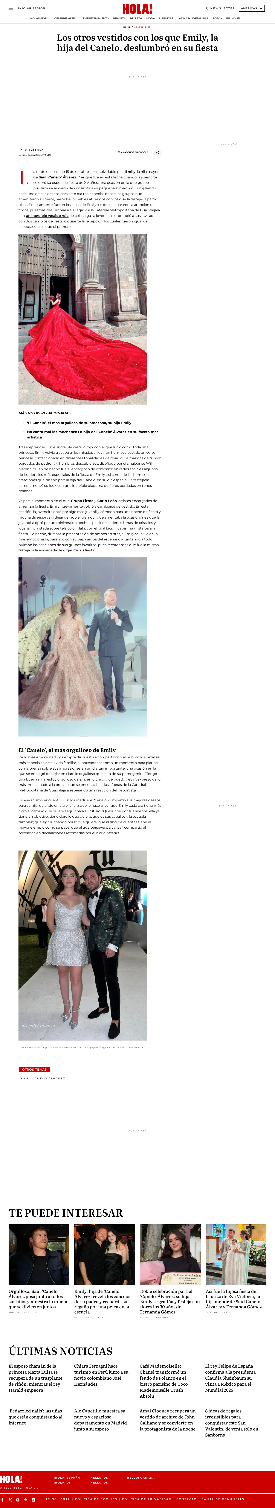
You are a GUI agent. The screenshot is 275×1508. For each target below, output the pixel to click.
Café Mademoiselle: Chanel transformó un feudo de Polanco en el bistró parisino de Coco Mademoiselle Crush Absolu (164, 1380)
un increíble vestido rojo (47, 216)
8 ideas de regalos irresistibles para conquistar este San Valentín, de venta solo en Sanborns (231, 1422)
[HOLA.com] (137, 9)
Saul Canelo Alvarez (43, 1078)
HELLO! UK (99, 1477)
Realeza (119, 18)
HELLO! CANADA (141, 1477)
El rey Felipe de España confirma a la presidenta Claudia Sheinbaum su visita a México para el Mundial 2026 (230, 1377)
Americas (249, 8)
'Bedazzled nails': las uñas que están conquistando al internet (36, 1416)
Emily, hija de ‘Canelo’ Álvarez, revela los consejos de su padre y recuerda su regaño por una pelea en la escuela (102, 1301)
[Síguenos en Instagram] (18, 1500)
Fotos (217, 18)
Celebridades (65, 18)
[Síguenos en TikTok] (34, 1500)
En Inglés (233, 18)
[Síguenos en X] (11, 1500)
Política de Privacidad (147, 1499)
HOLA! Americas (31, 150)
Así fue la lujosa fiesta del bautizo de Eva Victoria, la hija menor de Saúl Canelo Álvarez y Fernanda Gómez (234, 1299)
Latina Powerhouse (192, 18)
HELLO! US (99, 1482)
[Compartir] (158, 153)
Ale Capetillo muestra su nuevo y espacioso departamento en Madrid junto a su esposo (100, 1419)
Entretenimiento (96, 18)
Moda (150, 18)
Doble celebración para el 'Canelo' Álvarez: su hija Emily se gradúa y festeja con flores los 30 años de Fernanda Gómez (170, 1301)
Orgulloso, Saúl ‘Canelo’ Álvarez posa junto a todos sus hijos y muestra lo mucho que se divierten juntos (39, 1299)
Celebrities (142, 27)
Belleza (136, 18)
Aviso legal (58, 1499)
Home (127, 27)
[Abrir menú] (11, 8)
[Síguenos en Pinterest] (26, 1500)
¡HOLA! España (67, 1477)
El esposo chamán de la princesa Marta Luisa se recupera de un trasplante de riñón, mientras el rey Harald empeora (36, 1377)
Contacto (186, 1499)
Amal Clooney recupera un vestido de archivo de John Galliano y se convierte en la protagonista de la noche (168, 1419)
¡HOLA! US (62, 1482)
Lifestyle (166, 18)
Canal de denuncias (223, 1499)
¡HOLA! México (40, 18)
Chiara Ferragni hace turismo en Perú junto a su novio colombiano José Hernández (101, 1374)
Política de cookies (96, 1499)
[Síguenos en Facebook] (3, 1500)
